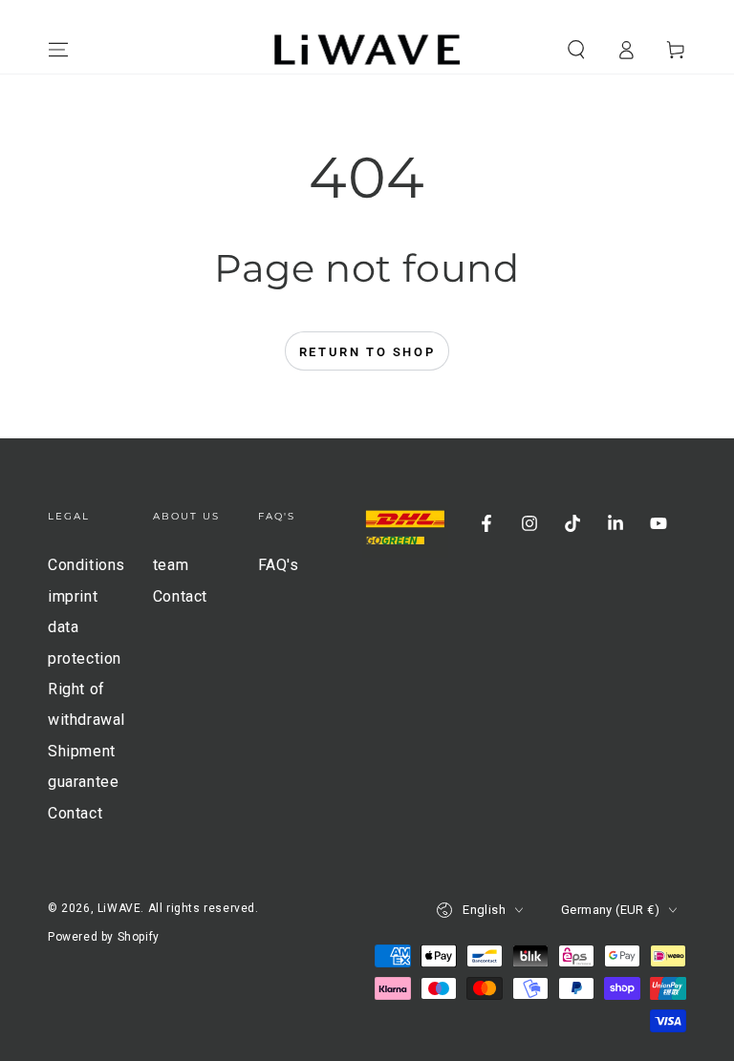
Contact (75, 813)
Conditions (86, 565)
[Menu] (58, 50)
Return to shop (367, 352)
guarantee (83, 782)
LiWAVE (119, 908)
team (170, 565)
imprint (72, 596)
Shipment (82, 751)
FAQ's (278, 565)
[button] (576, 50)
